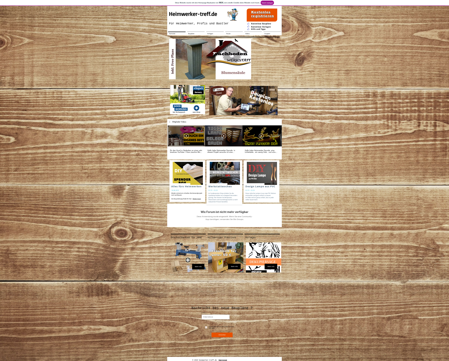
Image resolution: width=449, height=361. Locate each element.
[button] (210, 59)
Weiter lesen (197, 199)
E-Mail (204, 313)
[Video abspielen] (186, 136)
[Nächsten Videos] (278, 135)
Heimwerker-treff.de (193, 13)
